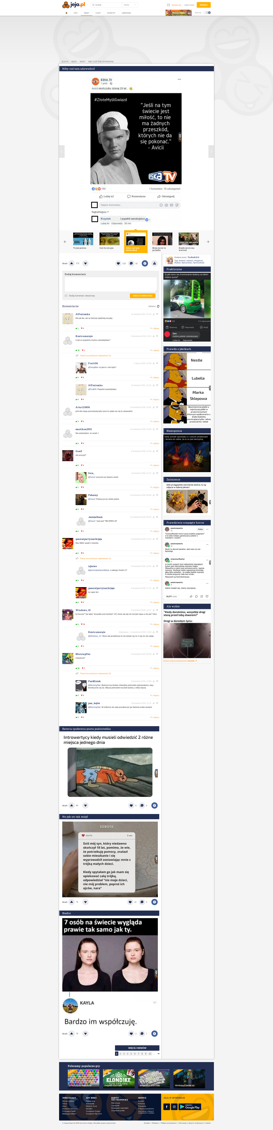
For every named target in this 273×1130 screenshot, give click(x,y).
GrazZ (79, 451)
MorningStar (83, 654)
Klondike (89, 1109)
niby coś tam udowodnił (101, 62)
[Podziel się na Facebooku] (145, 263)
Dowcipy (111, 13)
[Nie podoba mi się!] (89, 263)
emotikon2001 (84, 429)
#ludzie (177, 263)
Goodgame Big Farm (94, 1114)
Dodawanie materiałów (119, 1108)
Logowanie (115, 1105)
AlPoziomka (83, 314)
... (154, 1054)
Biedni (66, 913)
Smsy (64, 1106)
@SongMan (93, 367)
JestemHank (95, 517)
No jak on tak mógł (75, 816)
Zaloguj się (176, 5)
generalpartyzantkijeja (89, 539)
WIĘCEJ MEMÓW (137, 1048)
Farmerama (90, 1101)
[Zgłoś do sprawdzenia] (154, 263)
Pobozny (93, 495)
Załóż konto (189, 5)
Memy (86, 13)
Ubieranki (126, 13)
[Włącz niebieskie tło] (209, 12)
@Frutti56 (92, 389)
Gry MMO (91, 1098)
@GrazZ (91, 477)
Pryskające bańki (69, 1111)
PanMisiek (94, 681)
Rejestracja (115, 1103)
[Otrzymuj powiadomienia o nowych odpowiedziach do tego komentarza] (157, 314)
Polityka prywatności (146, 1109)
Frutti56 (93, 363)
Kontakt (141, 1101)
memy (74, 62)
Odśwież (152, 306)
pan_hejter (94, 703)
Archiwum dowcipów (70, 1109)
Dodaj (204, 5)
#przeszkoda (198, 263)
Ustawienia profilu (118, 1111)
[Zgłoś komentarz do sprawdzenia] (154, 314)
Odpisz (156, 328)
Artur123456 (83, 407)
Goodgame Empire (93, 1111)
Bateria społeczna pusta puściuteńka (86, 729)
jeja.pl (65, 62)
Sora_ (91, 473)
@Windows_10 (94, 636)
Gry (76, 13)
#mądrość (198, 261)
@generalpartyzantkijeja (98, 570)
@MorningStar (94, 685)
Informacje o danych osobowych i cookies (146, 1112)
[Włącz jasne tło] (204, 12)
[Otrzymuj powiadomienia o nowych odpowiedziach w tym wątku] (157, 336)
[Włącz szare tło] (207, 12)
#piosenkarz (187, 263)
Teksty (64, 1104)
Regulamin (142, 1106)
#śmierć (190, 261)
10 (150, 1054)
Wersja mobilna (68, 1101)
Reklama (141, 1104)
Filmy (98, 13)
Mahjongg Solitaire (69, 1114)
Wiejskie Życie (91, 1106)
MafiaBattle (90, 1104)
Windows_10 (83, 610)
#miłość (182, 261)
